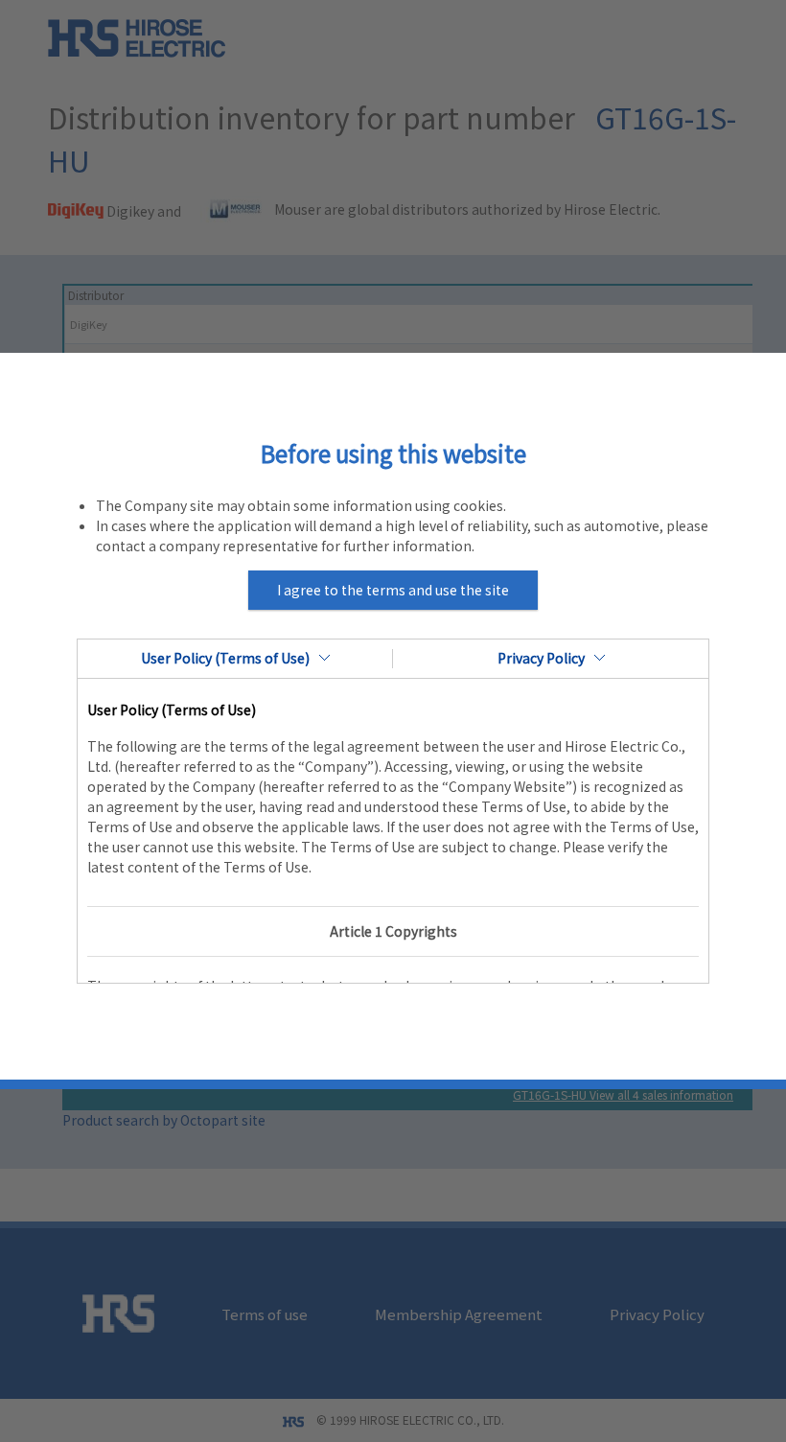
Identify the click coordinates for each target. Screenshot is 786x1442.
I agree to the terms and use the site (393, 589)
